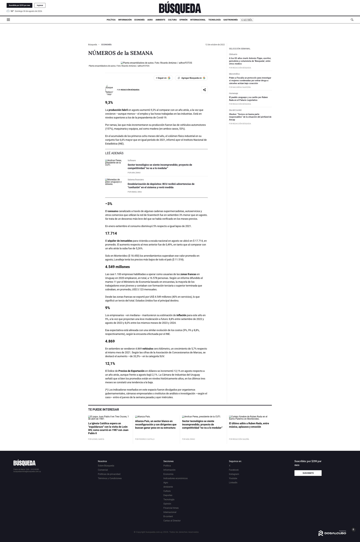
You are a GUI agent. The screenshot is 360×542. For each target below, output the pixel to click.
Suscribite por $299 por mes (19, 5)
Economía (139, 20)
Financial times (171, 508)
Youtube (233, 478)
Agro (150, 20)
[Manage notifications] (353, 529)
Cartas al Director (172, 520)
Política (111, 20)
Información (125, 20)
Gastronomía (230, 20)
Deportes (167, 495)
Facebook (234, 470)
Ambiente (160, 20)
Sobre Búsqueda (106, 465)
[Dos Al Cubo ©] (332, 535)
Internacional (198, 20)
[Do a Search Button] (352, 19)
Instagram (234, 474)
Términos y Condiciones (110, 478)
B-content (168, 516)
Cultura (172, 20)
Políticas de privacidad (109, 474)
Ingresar (40, 5)
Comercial (103, 470)
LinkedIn (233, 482)
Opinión (183, 20)
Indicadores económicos (175, 478)
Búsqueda (92, 44)
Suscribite (308, 473)
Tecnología (214, 20)
